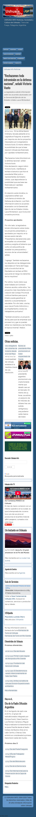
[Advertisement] (18, 37)
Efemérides (20, 58)
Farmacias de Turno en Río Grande (18, 636)
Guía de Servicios (8, 54)
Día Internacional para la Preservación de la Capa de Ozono (16, 773)
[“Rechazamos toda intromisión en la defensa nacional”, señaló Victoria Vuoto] (18, 129)
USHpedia (18, 54)
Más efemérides (11, 690)
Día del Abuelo (15, 651)
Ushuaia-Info (9, 69)
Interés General (8, 63)
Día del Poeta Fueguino (16, 749)
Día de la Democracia (15, 766)
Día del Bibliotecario (15, 761)
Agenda (20, 49)
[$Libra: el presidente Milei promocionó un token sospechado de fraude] (24, 369)
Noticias (6, 49)
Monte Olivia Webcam (10, 58)
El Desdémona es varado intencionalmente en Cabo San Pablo (16, 673)
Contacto (18, 63)
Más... (7, 787)
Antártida (13, 49)
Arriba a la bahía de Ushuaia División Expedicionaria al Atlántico (17, 683)
